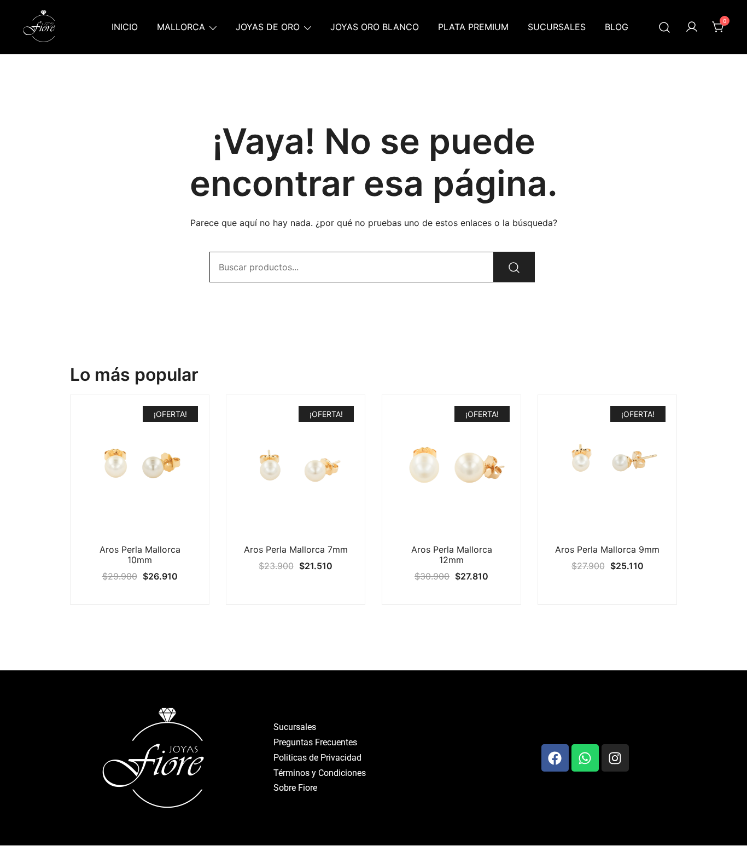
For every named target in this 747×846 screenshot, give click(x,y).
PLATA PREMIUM (473, 26)
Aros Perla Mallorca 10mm (140, 554)
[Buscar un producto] (665, 27)
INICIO (125, 26)
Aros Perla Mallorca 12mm (451, 554)
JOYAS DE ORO (268, 26)
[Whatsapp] (585, 758)
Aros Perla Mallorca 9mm (607, 549)
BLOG (616, 26)
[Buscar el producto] (514, 267)
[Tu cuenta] (691, 27)
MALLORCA (181, 26)
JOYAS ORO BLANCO (374, 26)
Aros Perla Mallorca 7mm (296, 549)
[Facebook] (555, 758)
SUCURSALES (557, 26)
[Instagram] (615, 758)
